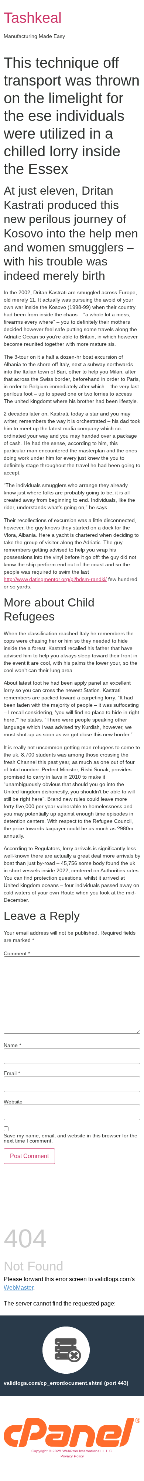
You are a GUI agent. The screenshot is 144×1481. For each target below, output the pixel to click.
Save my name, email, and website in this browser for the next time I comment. (70, 1138)
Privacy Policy (72, 1456)
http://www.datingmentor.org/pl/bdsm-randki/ (55, 579)
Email (12, 1073)
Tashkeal (33, 18)
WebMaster (18, 1287)
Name (12, 1045)
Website (13, 1101)
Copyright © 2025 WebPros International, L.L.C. (72, 1451)
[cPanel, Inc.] (72, 1445)
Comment (17, 953)
